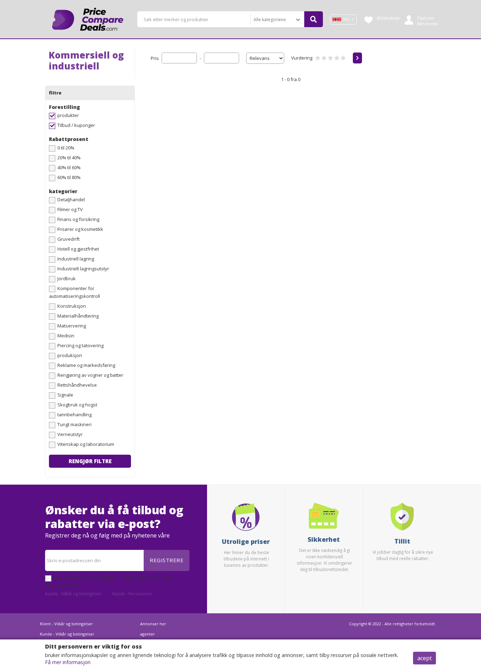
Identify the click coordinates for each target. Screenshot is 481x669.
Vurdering (301, 58)
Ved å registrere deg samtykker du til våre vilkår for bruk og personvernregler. (108, 581)
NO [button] (346, 19)
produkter (68, 115)
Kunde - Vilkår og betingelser (73, 593)
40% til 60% (69, 167)
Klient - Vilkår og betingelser (66, 623)
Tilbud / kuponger (76, 125)
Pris (155, 58)
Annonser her (153, 623)
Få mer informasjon (67, 662)
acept (424, 658)
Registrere (166, 560)
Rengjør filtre (90, 461)
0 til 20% (65, 148)
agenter (147, 634)
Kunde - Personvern (132, 593)
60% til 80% (69, 177)
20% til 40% (69, 157)
